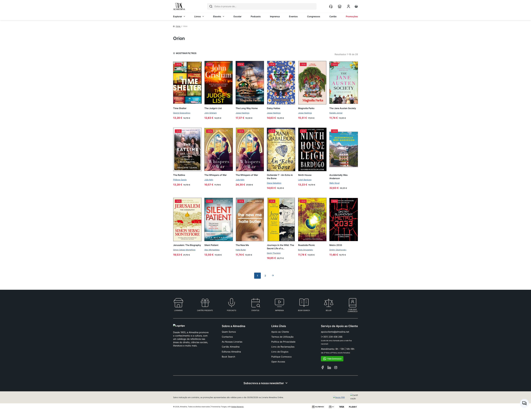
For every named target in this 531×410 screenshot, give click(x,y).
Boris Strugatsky (305, 249)
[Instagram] (335, 368)
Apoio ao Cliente (280, 331)
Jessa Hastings (242, 113)
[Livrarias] (340, 6)
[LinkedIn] (329, 368)
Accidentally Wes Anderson (338, 176)
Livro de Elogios (279, 351)
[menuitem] (179, 16)
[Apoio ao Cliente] (331, 6)
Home (178, 26)
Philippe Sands (180, 179)
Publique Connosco (281, 356)
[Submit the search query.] (210, 6)
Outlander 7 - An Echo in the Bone (280, 176)
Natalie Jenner (336, 113)
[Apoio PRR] (339, 397)
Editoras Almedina (231, 351)
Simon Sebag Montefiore (184, 249)
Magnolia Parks (306, 108)
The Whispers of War (215, 175)
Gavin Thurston (274, 253)
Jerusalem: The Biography (187, 245)
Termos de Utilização (282, 336)
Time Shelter (179, 108)
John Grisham (210, 113)
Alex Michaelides (211, 249)
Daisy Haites (273, 108)
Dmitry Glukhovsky (337, 249)
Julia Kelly (208, 179)
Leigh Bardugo (304, 179)
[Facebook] (322, 368)
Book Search (228, 356)
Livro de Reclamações (282, 346)
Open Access (278, 361)
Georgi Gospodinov (181, 113)
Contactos (227, 336)
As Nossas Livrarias (232, 341)
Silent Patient (211, 245)
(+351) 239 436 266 (331, 336)
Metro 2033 (335, 245)
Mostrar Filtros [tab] (186, 53)
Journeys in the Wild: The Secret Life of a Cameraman (280, 246)
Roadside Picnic (306, 245)
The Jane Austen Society (342, 108)
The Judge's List (213, 108)
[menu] (265, 16)
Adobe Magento (237, 406)
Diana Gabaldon (274, 183)
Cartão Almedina (231, 346)
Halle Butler (241, 249)
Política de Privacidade (283, 341)
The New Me (242, 245)
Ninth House (304, 175)
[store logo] (179, 6)
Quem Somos (229, 331)
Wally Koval (334, 183)
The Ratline (179, 175)
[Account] (348, 7)
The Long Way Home (247, 108)
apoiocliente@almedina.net (335, 331)
